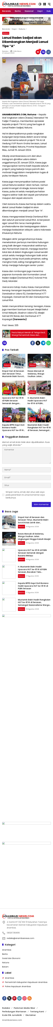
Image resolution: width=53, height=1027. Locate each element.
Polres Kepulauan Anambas (18, 986)
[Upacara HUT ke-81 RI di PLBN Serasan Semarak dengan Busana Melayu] (13, 388)
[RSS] (29, 998)
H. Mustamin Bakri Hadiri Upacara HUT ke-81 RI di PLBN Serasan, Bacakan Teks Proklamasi (39, 401)
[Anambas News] (19, 4)
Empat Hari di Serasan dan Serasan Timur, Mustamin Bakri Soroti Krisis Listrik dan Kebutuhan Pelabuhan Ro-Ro (13, 374)
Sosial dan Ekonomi (11, 958)
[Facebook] (32, 343)
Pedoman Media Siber (24, 1008)
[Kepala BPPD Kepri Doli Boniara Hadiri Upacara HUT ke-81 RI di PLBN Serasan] (13, 415)
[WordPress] (19, 998)
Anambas (6, 949)
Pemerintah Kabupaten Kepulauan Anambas (26, 982)
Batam (5, 966)
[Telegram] (43, 343)
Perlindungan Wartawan (14, 1011)
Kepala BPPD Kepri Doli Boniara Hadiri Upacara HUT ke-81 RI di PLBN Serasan (13, 428)
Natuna (6, 33)
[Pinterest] (14, 998)
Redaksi (5, 51)
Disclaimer (31, 1015)
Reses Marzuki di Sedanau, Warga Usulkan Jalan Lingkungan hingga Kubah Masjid (37, 374)
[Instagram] (24, 998)
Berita (5, 954)
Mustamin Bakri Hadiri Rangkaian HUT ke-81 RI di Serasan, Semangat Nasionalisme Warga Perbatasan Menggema (39, 428)
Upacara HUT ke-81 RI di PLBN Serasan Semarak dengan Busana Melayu (13, 401)
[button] (40, 4)
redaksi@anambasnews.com (20, 938)
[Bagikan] (48, 52)
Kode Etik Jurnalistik (12, 1015)
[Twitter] (38, 343)
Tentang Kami (37, 1011)
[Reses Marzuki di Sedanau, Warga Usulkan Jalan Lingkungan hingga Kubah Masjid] (39, 361)
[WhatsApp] (48, 343)
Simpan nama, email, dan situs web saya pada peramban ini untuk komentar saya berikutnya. (25, 495)
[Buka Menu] (44, 4)
